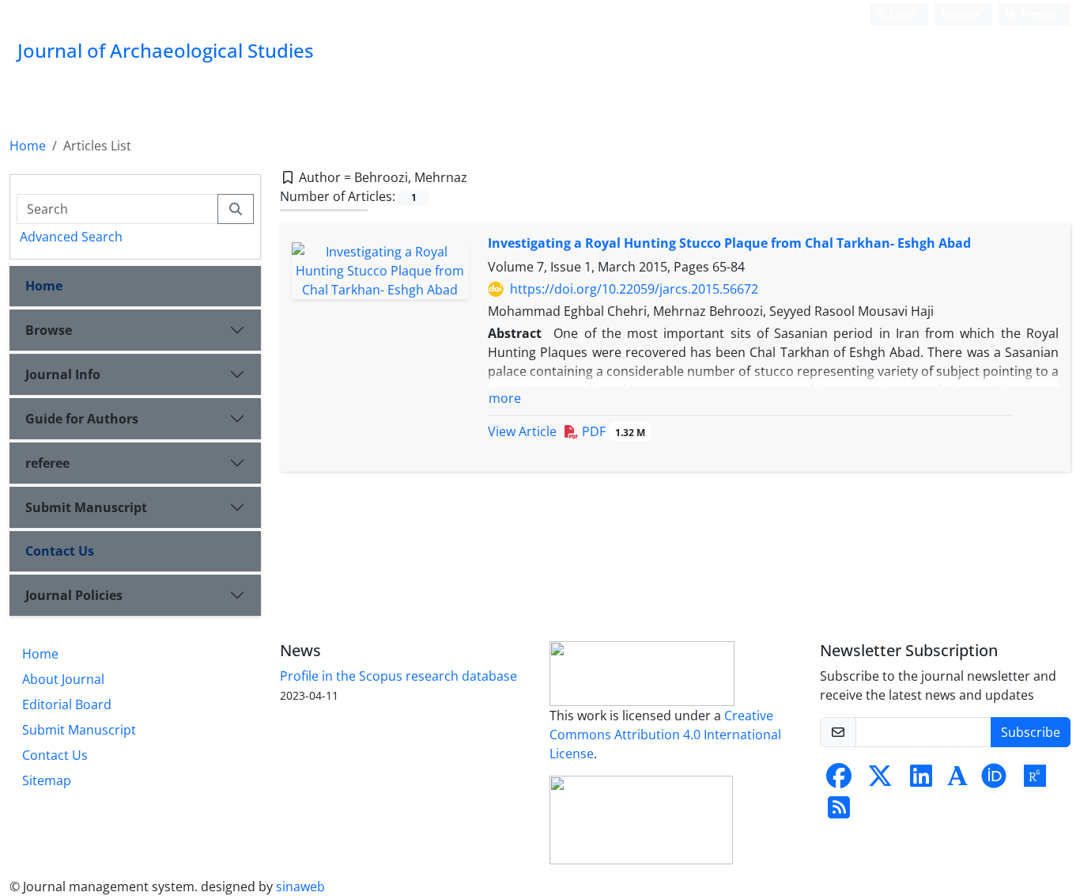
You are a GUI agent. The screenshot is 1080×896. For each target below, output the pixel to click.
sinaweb (300, 886)
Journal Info (62, 374)
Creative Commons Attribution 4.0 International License (665, 734)
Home (27, 145)
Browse (48, 330)
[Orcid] (994, 780)
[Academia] (957, 780)
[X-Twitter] (880, 780)
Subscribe (1030, 732)
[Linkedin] (921, 780)
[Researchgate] (1035, 780)
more (505, 398)
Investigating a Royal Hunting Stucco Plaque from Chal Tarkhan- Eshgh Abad (729, 243)
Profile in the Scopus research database (398, 676)
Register (960, 14)
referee (47, 463)
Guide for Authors (81, 418)
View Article (522, 431)
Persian (1039, 14)
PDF (612, 431)
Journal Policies (74, 595)
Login (901, 14)
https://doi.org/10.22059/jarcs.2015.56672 (634, 289)
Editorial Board (66, 704)
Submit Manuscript (86, 507)
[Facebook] (839, 780)
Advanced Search (71, 236)
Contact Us (59, 551)
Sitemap (46, 780)
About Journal (63, 679)
